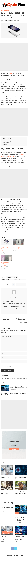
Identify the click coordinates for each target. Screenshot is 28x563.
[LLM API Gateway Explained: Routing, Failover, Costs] (21, 530)
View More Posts (14, 297)
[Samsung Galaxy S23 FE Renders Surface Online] (6, 258)
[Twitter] (17, 284)
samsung (16, 277)
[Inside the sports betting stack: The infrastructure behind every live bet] (5, 388)
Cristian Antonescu (8, 20)
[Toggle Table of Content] (23, 139)
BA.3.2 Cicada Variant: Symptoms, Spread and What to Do (20, 477)
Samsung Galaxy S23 (7, 279)
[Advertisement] (14, 57)
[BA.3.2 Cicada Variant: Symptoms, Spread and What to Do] (21, 470)
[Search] (25, 4)
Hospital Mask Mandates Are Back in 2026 (7, 538)
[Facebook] (13, 284)
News (3, 10)
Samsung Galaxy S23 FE (20, 279)
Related (5, 144)
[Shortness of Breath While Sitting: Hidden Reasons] (21, 486)
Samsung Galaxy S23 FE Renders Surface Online (5, 264)
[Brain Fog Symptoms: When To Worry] (7, 486)
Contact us (14, 449)
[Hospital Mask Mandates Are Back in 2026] (7, 470)
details (10, 73)
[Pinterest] (21, 284)
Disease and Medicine (7, 531)
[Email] (24, 284)
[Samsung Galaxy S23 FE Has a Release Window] (18, 242)
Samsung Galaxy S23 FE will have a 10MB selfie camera (13, 142)
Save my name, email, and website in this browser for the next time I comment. (15, 365)
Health (4, 533)
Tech (7, 10)
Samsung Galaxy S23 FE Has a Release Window (17, 247)
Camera (9, 277)
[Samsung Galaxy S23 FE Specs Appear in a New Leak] (6, 242)
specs (3, 81)
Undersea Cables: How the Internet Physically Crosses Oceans (7, 507)
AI (16, 533)
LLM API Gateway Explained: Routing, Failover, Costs (20, 538)
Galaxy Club (11, 156)
